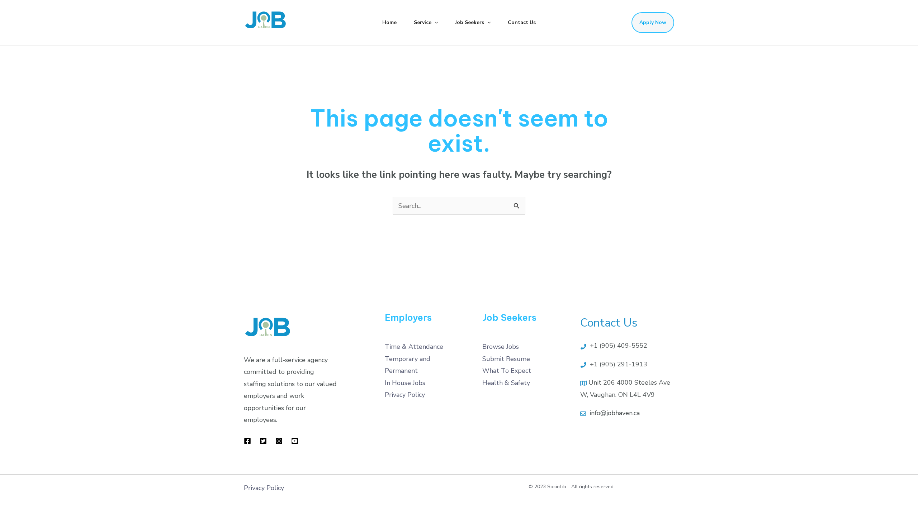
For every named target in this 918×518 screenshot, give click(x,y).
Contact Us (522, 22)
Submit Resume (506, 359)
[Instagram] (279, 441)
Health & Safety (506, 383)
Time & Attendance (414, 346)
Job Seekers (469, 22)
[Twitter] (263, 441)
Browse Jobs (500, 346)
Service (422, 22)
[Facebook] (247, 441)
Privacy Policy (405, 394)
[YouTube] (294, 441)
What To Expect (506, 370)
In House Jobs (405, 383)
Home (389, 22)
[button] (434, 22)
